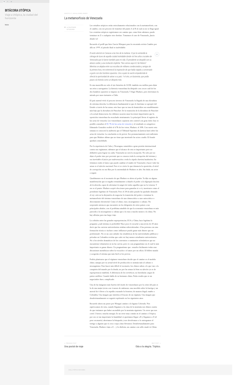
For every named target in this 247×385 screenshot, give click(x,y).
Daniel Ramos (83, 13)
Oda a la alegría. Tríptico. (148, 346)
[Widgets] (11, 2)
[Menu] (4, 2)
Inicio (7, 25)
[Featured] (7, 2)
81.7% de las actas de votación (119, 124)
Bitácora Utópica (18, 10)
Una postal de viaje (73, 346)
